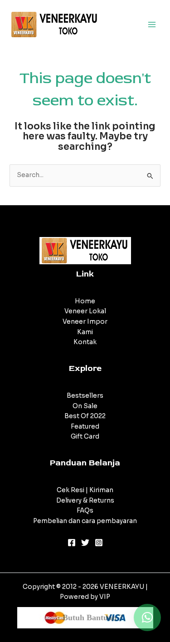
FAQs (85, 510)
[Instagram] (99, 542)
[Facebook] (72, 542)
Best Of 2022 (85, 416)
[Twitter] (85, 542)
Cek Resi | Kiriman (85, 490)
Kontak (85, 342)
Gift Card (85, 436)
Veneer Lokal (85, 311)
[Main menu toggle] (152, 24)
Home (85, 301)
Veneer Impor (85, 322)
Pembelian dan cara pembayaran (85, 521)
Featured (85, 426)
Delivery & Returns (85, 500)
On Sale (85, 406)
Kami (85, 332)
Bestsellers (85, 396)
